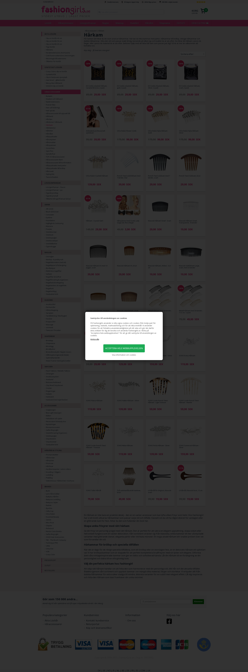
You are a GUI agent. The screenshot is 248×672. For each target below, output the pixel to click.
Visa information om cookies (124, 355)
